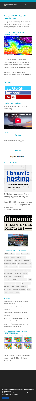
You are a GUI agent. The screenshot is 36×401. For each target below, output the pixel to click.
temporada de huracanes (19, 289)
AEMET (6, 254)
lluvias (10, 276)
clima (30, 263)
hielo (29, 270)
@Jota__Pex (20, 140)
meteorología (7, 279)
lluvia (5, 276)
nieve (25, 279)
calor (24, 257)
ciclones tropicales (22, 263)
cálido (5, 267)
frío (25, 270)
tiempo (29, 289)
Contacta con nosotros (12, 209)
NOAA (30, 279)
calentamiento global (16, 257)
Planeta (18, 283)
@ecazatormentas (10, 140)
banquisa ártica (25, 254)
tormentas (11, 292)
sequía (17, 286)
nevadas (20, 279)
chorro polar (27, 260)
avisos (18, 254)
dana (10, 267)
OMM (13, 283)
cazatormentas (18, 260)
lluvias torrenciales (18, 276)
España (16, 267)
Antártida (12, 254)
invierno (25, 273)
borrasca (6, 257)
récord (12, 286)
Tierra (5, 292)
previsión (6, 286)
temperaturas (7, 289)
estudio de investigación (25, 267)
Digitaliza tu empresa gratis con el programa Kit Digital (16, 195)
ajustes (16, 394)
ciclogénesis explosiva (10, 263)
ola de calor (7, 283)
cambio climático (8, 260)
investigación (18, 273)
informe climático (8, 273)
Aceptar (6, 398)
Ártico (17, 292)
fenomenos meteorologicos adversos (13, 270)
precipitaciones (26, 283)
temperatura (24, 286)
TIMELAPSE (21, 106)
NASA (14, 279)
